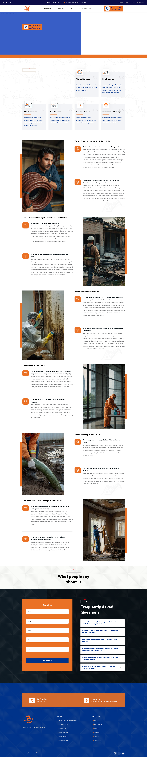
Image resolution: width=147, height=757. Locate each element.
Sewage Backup (83, 112)
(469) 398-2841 (41, 701)
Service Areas (140, 2)
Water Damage (83, 79)
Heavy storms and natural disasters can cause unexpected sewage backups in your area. (86, 120)
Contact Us (86, 8)
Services (60, 8)
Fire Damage (108, 79)
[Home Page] (28, 719)
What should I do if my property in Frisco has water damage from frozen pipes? (100, 649)
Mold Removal (30, 112)
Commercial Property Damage (68, 720)
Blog (95, 720)
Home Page (47, 8)
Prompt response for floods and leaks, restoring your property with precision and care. (86, 87)
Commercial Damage (111, 112)
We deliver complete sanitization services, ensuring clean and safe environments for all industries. (60, 120)
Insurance (127, 2)
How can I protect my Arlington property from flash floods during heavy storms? (100, 623)
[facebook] (6, 2)
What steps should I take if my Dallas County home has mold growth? (100, 632)
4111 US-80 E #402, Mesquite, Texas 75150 (76, 2)
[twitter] (3, 2)
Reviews (121, 2)
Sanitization (55, 112)
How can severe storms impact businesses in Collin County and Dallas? (100, 658)
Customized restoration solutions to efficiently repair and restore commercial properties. (112, 120)
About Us (133, 2)
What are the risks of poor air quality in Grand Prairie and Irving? (98, 667)
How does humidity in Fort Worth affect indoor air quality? (99, 641)
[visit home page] (26, 8)
